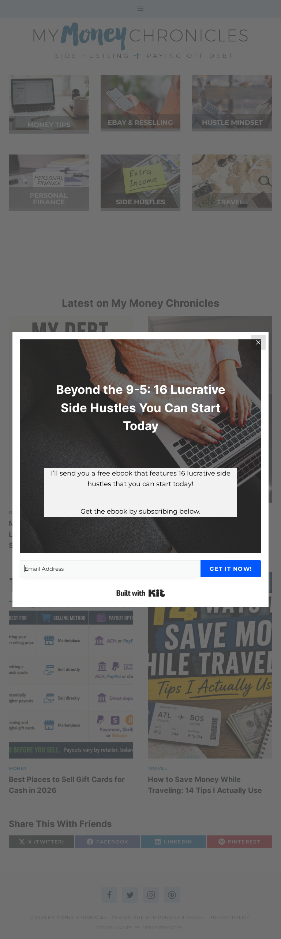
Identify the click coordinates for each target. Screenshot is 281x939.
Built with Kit (140, 593)
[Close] (258, 342)
